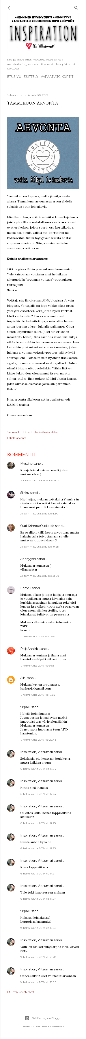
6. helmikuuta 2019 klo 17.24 (38, 768)
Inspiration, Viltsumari (36, 752)
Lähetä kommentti (21, 992)
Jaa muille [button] (13, 432)
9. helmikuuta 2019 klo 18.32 (38, 927)
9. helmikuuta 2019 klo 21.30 (38, 982)
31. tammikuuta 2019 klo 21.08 (39, 575)
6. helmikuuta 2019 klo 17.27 (38, 873)
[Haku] (76, 7)
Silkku (24, 493)
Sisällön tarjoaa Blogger (47, 1018)
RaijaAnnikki (29, 649)
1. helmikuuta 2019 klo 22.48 (38, 739)
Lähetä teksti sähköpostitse (40, 432)
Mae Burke (57, 1026)
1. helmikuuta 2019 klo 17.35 (37, 694)
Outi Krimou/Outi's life (37, 526)
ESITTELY (31, 77)
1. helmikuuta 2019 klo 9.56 (37, 665)
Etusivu (14, 77)
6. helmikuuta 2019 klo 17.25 (38, 823)
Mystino (26, 464)
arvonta (21, 438)
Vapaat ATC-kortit (57, 77)
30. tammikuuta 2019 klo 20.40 (41, 480)
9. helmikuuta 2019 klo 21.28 (38, 957)
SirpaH (25, 707)
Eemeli (25, 588)
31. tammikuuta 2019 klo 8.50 (39, 513)
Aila (23, 678)
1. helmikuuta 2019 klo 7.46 (37, 636)
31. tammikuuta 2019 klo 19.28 (39, 546)
